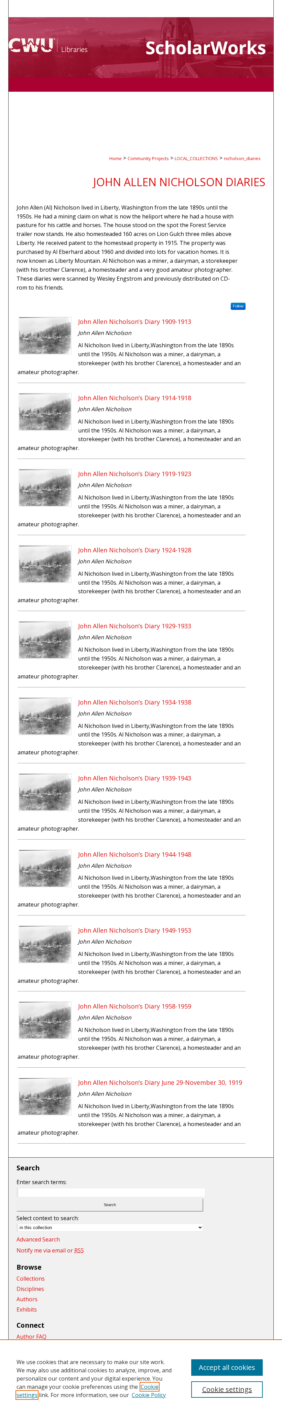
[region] (141, 1378)
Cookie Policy (149, 1395)
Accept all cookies (227, 1367)
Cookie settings (227, 1389)
